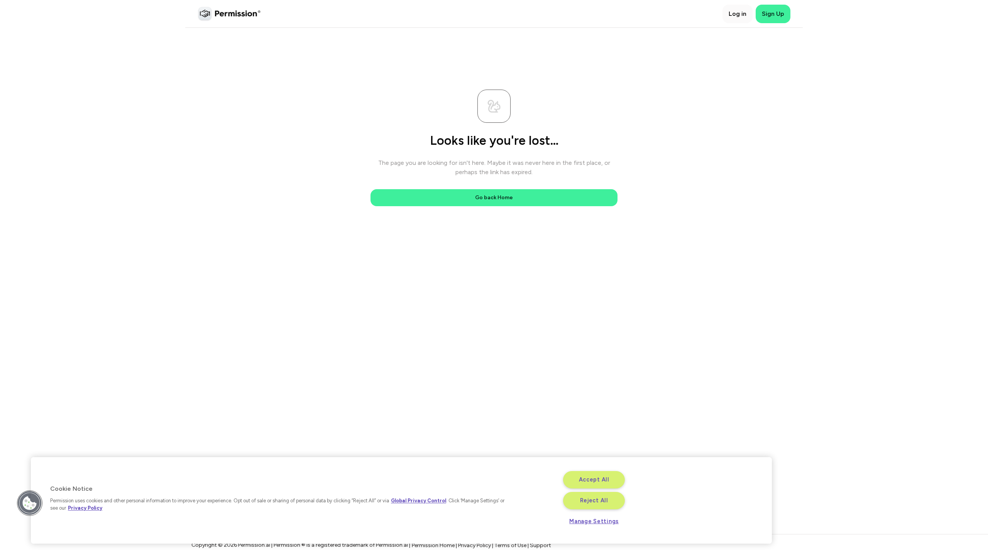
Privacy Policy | (476, 545)
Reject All (594, 500)
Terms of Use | (512, 545)
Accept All (594, 479)
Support (540, 545)
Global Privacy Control (418, 500)
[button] (29, 503)
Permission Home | (435, 545)
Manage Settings (594, 521)
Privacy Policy (85, 508)
